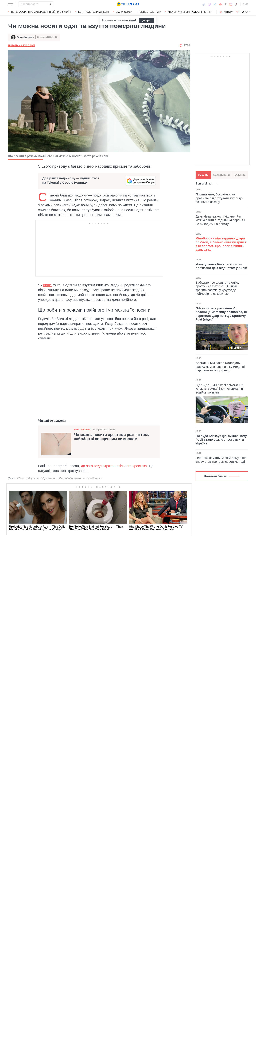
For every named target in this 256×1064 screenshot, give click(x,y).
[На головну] (128, 4)
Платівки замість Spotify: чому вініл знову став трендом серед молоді (221, 459)
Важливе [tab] (240, 175)
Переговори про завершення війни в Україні (41, 11)
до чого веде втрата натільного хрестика (114, 466)
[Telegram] (215, 4)
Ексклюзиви (124, 11)
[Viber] (209, 4)
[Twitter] (225, 4)
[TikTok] (236, 4)
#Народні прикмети (71, 478)
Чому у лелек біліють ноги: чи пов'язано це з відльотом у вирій (221, 266)
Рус (245, 4)
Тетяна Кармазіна (25, 37)
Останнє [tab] (203, 175)
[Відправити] (49, 4)
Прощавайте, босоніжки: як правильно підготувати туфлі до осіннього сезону (219, 198)
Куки (132, 20)
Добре (146, 20)
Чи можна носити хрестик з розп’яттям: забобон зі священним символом (111, 437)
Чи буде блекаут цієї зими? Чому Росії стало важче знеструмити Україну (221, 439)
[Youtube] (220, 4)
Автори (228, 11)
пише (47, 285)
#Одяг (20, 478)
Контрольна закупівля (93, 11)
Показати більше (215, 476)
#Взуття (33, 478)
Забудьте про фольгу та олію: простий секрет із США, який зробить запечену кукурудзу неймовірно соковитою (217, 288)
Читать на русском (21, 45)
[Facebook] (203, 4)
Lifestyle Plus (82, 430)
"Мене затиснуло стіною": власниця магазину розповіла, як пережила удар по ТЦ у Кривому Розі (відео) (221, 314)
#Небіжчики (94, 478)
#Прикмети (48, 478)
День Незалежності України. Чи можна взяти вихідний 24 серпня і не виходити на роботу (220, 220)
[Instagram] (230, 4)
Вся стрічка (203, 183)
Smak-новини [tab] (221, 175)
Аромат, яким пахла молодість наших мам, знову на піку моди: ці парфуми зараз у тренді (220, 366)
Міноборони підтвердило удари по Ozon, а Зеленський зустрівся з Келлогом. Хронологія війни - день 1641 (221, 244)
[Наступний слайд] (249, 12)
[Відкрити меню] (11, 4)
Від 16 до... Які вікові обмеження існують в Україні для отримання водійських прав (219, 388)
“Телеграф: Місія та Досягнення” (190, 11)
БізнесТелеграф (150, 11)
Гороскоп (247, 11)
